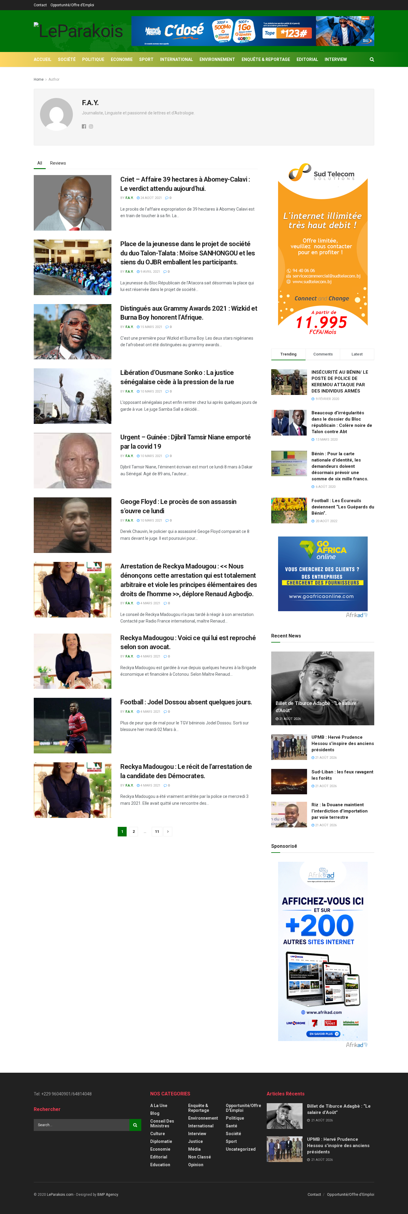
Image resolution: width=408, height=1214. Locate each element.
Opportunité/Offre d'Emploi (243, 1108)
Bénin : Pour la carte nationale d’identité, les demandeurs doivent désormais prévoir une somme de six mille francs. (340, 466)
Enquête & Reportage (266, 59)
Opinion (195, 1164)
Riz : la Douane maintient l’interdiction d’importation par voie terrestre (340, 811)
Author (53, 79)
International (176, 59)
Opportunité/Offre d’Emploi (72, 5)
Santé (231, 1125)
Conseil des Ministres (162, 1123)
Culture (157, 1133)
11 (157, 831)
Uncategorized (241, 1149)
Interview (336, 59)
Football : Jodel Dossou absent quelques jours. (186, 702)
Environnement (217, 59)
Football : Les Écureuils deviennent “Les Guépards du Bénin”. (343, 507)
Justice (195, 1141)
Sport (146, 59)
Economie (122, 59)
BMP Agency (107, 1194)
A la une (158, 1105)
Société (67, 59)
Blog (154, 1113)
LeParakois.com (60, 1194)
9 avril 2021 (149, 272)
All (39, 163)
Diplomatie (161, 1141)
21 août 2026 (289, 719)
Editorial (307, 59)
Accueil (42, 59)
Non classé (199, 1157)
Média (194, 1149)
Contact (40, 5)
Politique (93, 59)
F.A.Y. (129, 198)
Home (39, 79)
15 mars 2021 (150, 327)
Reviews (58, 163)
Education (160, 1164)
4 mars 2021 (149, 603)
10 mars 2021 (150, 391)
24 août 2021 (150, 198)
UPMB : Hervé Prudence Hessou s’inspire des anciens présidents (343, 743)
